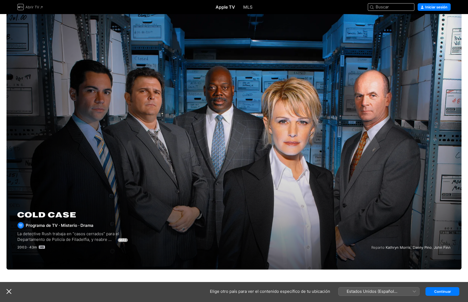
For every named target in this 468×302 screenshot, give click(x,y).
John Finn (442, 247)
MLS (247, 7)
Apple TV (225, 7)
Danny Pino (422, 247)
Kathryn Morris (398, 247)
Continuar (442, 291)
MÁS (122, 240)
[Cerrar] (8, 291)
